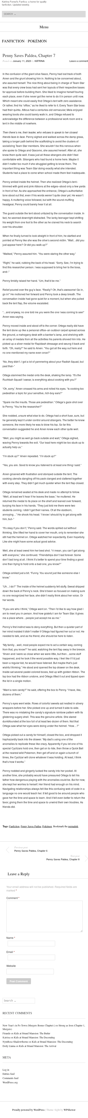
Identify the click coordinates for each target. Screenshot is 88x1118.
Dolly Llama (9, 1046)
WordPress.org (10, 1082)
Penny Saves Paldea (31, 826)
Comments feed (10, 1078)
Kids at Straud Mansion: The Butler (32, 1033)
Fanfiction (13, 40)
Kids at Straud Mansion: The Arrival (37, 1046)
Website (11, 965)
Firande (6, 1033)
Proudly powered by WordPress (28, 1109)
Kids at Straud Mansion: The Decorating (34, 1037)
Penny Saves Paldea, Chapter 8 (62, 857)
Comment (12, 898)
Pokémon (37, 40)
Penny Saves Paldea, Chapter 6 (30, 849)
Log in (6, 1069)
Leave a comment (78, 61)
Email (10, 952)
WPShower (69, 1109)
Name (10, 937)
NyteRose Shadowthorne (15, 1041)
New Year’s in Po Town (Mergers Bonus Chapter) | (29, 1025)
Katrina (39, 61)
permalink (73, 826)
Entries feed (9, 1073)
